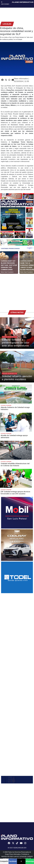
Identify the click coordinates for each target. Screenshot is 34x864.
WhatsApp (30, 861)
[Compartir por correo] (13, 80)
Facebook (13, 861)
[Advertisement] (17, 291)
